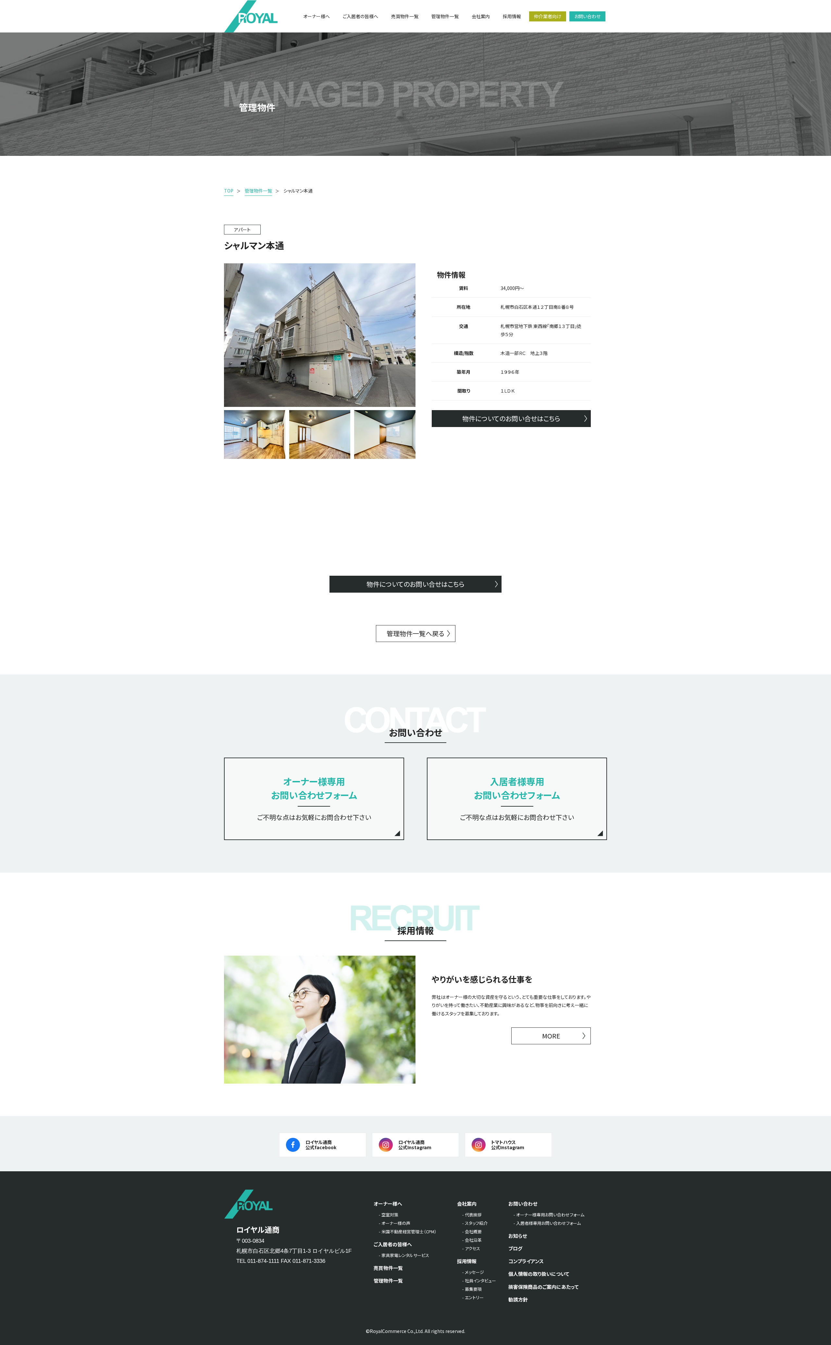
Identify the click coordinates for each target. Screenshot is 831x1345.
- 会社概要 (472, 1231)
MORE (551, 1035)
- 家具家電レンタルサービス (404, 1255)
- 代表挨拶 (472, 1215)
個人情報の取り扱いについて (538, 1273)
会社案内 (467, 1203)
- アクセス (471, 1248)
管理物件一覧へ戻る (415, 633)
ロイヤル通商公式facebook (320, 1145)
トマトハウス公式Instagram (507, 1145)
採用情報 (467, 1261)
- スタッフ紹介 (475, 1223)
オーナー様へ (388, 1203)
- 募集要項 (472, 1289)
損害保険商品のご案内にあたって (543, 1286)
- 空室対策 (388, 1215)
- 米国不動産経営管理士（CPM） (408, 1231)
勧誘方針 (518, 1299)
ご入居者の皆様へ (393, 1244)
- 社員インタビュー (479, 1280)
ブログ (515, 1248)
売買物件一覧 (388, 1267)
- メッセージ (473, 1272)
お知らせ (517, 1235)
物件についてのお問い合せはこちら (511, 418)
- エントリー (473, 1297)
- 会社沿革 (472, 1240)
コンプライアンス (526, 1261)
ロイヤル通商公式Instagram (414, 1145)
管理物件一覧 (388, 1280)
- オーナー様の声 (394, 1223)
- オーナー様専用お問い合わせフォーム (549, 1215)
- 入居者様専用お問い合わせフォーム (547, 1223)
